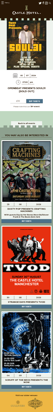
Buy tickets (26, 221)
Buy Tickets (34, 101)
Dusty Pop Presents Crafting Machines (26, 209)
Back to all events (26, 123)
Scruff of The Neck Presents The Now (26, 381)
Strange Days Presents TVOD (26, 302)
